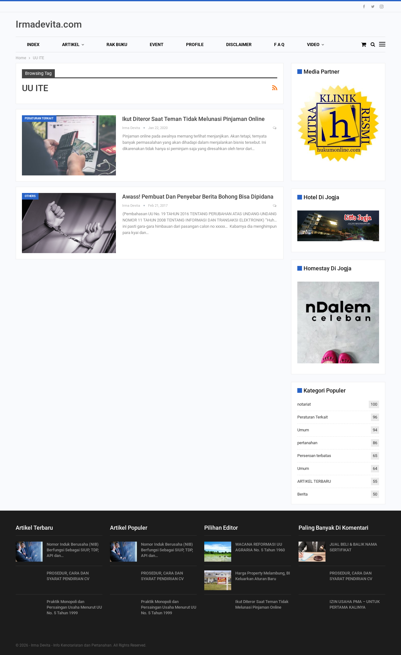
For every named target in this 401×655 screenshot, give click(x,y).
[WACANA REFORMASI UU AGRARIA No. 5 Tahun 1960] (217, 552)
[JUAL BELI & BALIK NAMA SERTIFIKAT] (312, 552)
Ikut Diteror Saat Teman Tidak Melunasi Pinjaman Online (193, 119)
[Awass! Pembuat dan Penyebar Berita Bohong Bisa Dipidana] (69, 223)
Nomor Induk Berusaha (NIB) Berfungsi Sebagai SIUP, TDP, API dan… (73, 550)
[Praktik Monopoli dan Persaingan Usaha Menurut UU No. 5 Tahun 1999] (29, 609)
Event (157, 44)
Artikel (71, 44)
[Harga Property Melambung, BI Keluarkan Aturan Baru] (217, 580)
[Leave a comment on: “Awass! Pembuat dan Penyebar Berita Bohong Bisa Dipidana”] (275, 206)
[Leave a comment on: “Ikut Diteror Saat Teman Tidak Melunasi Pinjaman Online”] (275, 128)
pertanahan (307, 442)
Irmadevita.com (49, 24)
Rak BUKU (117, 44)
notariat (304, 404)
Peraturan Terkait (39, 118)
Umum (303, 430)
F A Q (279, 44)
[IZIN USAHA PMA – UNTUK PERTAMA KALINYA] (312, 609)
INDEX (33, 44)
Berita (302, 494)
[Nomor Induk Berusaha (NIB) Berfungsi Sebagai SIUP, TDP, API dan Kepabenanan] (29, 552)
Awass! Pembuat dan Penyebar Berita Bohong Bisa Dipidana (197, 196)
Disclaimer (239, 44)
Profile (195, 44)
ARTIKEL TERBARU (314, 481)
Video (313, 44)
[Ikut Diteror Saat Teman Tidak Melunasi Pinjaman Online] (69, 145)
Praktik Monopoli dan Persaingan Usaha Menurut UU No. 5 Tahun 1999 (74, 607)
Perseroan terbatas (314, 455)
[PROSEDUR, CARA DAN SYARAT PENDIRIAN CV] (29, 580)
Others (30, 196)
